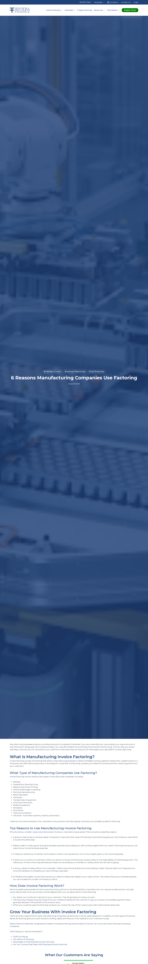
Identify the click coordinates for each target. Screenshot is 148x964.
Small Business (96, 371)
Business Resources (75, 371)
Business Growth (52, 371)
